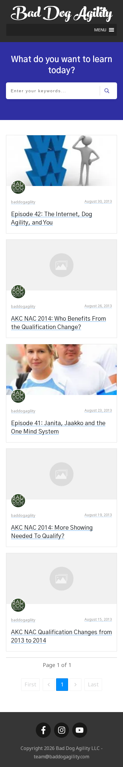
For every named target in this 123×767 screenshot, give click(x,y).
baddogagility (23, 202)
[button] (100, 30)
